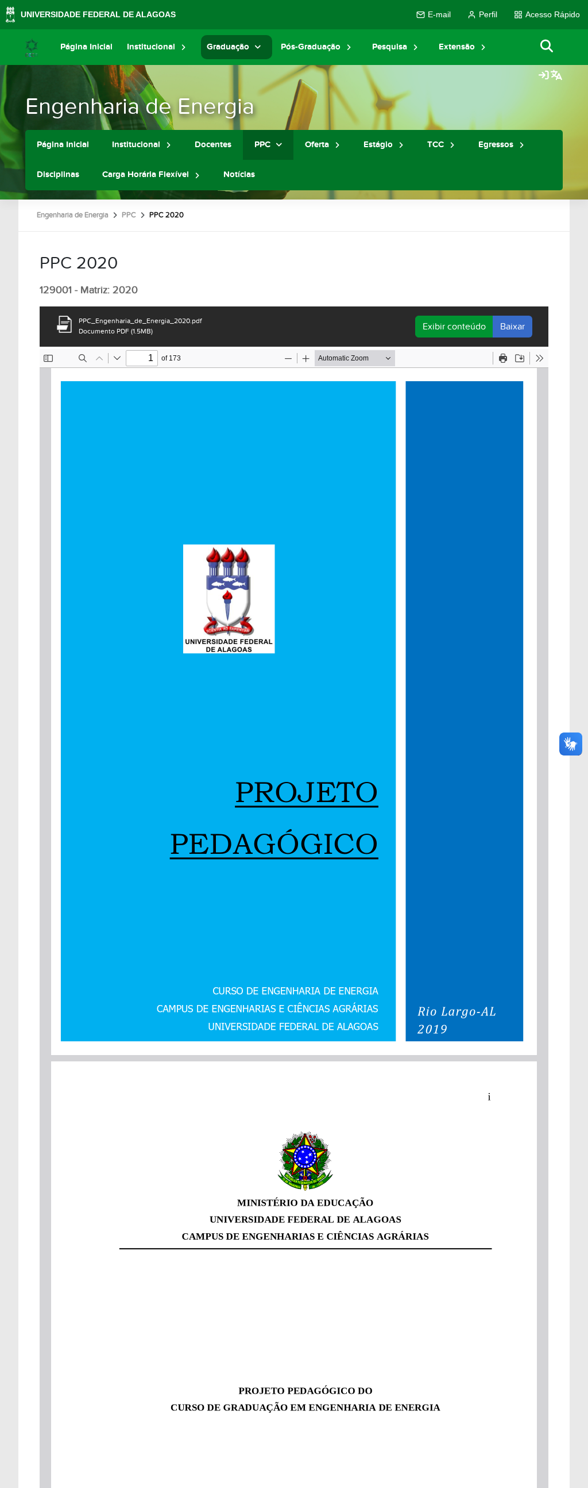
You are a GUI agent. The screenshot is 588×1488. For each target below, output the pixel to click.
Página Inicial (86, 46)
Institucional (151, 46)
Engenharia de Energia (139, 106)
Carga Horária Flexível (145, 174)
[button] (184, 46)
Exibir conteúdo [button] (454, 326)
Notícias (239, 174)
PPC (262, 144)
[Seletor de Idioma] (556, 75)
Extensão (457, 46)
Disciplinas (58, 174)
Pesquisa (389, 46)
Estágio (378, 144)
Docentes (213, 144)
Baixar (512, 326)
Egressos (495, 144)
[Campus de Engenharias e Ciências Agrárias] (31, 47)
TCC (435, 144)
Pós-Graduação (311, 46)
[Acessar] (543, 75)
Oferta (317, 144)
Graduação (228, 46)
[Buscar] (547, 47)
